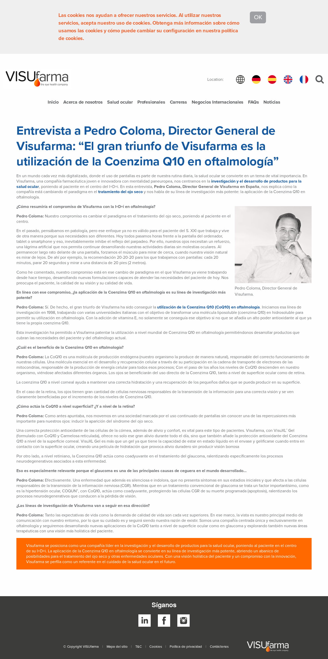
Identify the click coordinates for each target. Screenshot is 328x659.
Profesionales (151, 102)
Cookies (155, 647)
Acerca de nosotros (82, 102)
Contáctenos (219, 647)
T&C (138, 647)
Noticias (271, 102)
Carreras (178, 102)
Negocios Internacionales (217, 102)
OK (258, 17)
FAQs (253, 102)
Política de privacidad (186, 647)
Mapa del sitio (117, 647)
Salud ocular (120, 102)
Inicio (53, 102)
